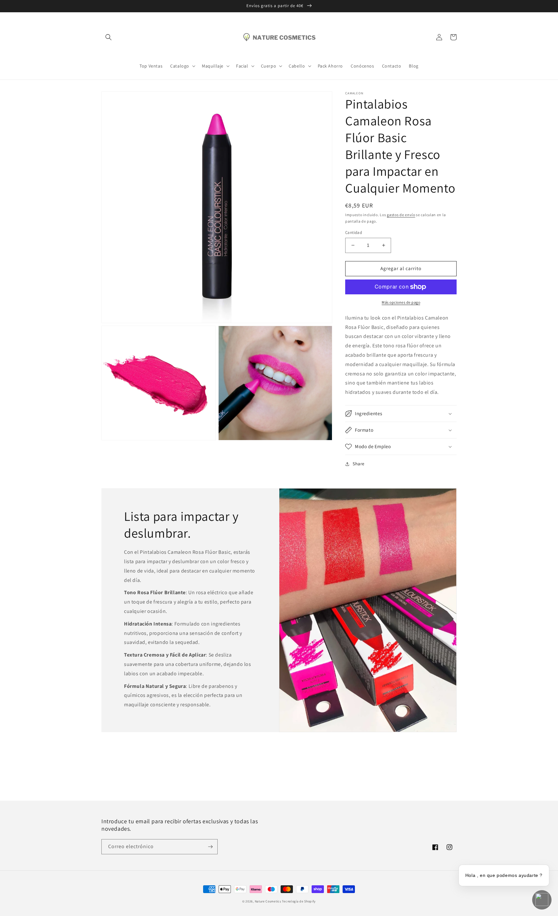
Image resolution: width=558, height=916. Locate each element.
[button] (108, 37)
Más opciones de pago (401, 302)
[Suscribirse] (210, 846)
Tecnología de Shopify (299, 901)
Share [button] (359, 464)
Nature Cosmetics (268, 901)
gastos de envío (401, 214)
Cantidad (353, 232)
